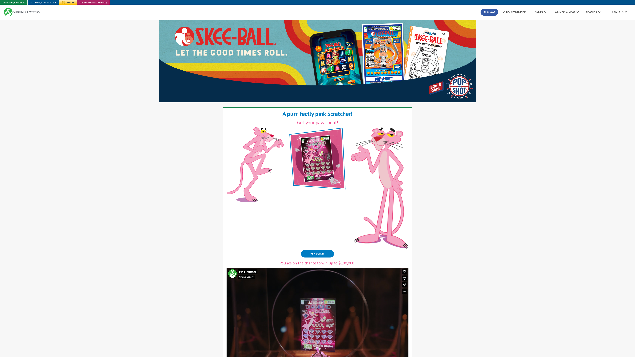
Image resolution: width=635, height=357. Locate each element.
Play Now (489, 12)
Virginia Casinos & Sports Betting (93, 2)
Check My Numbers (515, 12)
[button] (13, 2)
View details (317, 253)
